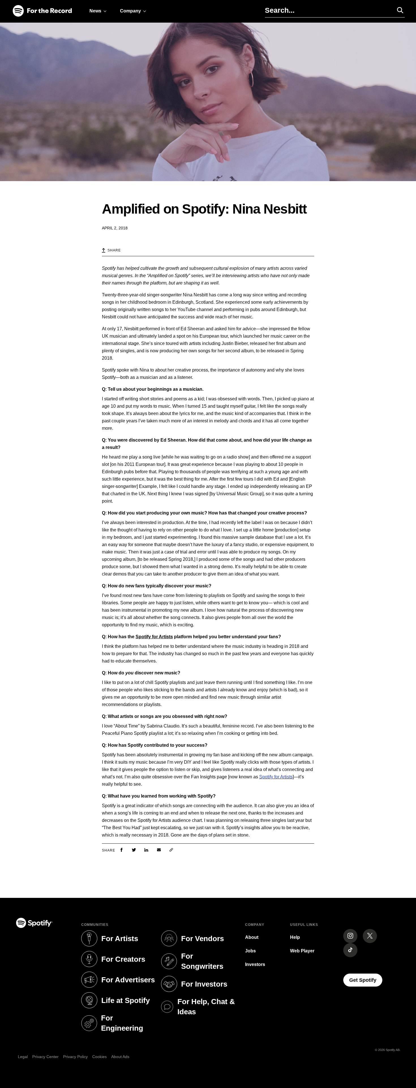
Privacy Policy (75, 1056)
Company (130, 10)
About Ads (120, 1056)
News (95, 10)
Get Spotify (365, 980)
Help (295, 937)
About (251, 937)
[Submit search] (398, 10)
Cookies (99, 1056)
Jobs (250, 950)
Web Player (302, 950)
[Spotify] (42, 11)
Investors (255, 964)
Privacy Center (45, 1056)
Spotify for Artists (154, 636)
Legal (23, 1056)
